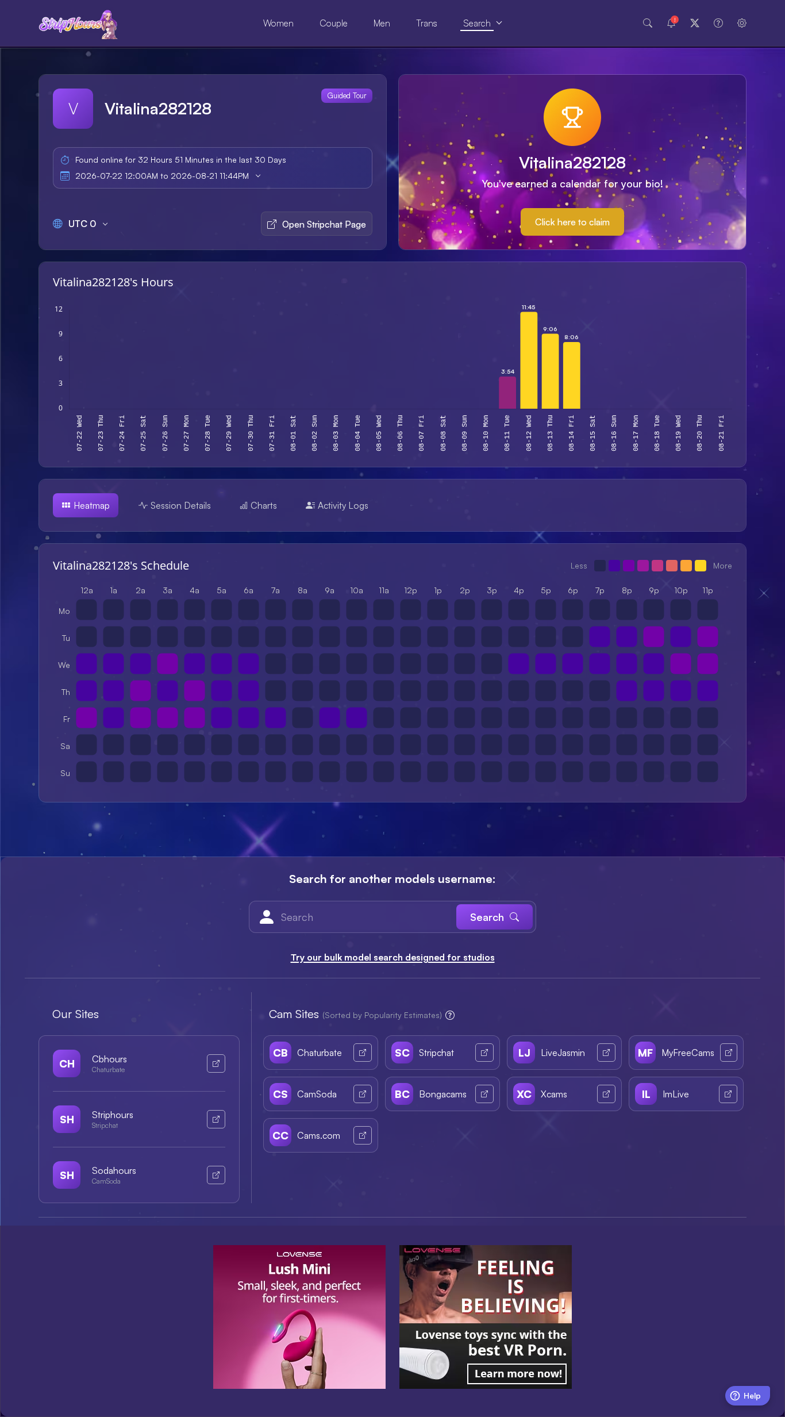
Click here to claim (572, 222)
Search (477, 23)
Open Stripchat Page (324, 224)
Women (278, 23)
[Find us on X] (694, 23)
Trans (426, 23)
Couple (334, 23)
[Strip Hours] (78, 23)
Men (382, 23)
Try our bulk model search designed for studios (393, 957)
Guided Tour (347, 95)
